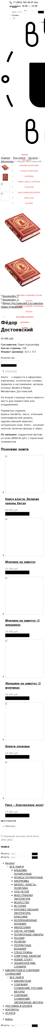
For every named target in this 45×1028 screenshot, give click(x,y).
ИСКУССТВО (29, 198)
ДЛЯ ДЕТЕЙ (29, 187)
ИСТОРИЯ (29, 203)
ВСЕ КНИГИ (17, 867)
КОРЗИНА (15, 15)
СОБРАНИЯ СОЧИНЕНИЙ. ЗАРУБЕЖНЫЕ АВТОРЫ (28, 999)
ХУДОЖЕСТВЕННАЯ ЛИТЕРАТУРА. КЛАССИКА (26, 913)
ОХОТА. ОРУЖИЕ (24, 931)
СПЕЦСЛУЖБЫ (23, 952)
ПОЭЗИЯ (19, 938)
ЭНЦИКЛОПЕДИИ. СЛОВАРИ (25, 965)
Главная (5, 158)
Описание (11, 371)
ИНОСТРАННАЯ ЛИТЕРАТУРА (29, 192)
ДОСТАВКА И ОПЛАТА (18, 1006)
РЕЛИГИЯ (20, 942)
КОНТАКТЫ (12, 1009)
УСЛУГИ (10, 1013)
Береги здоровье (17, 746)
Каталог (33, 158)
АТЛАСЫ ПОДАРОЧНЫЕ (29, 171)
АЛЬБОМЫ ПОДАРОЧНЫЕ (29, 165)
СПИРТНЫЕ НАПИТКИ (27, 956)
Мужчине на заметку (20, 562)
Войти (9, 1019)
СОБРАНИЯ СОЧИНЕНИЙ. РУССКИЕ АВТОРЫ (28, 988)
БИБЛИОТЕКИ (22, 981)
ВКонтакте (10, 826)
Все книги (19, 158)
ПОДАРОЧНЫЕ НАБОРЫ (28, 934)
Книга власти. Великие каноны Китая (22, 501)
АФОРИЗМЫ (29, 176)
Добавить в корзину (9, 365)
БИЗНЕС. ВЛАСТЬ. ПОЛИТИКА (29, 182)
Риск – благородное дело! (24, 805)
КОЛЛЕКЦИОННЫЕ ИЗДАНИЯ (25, 922)
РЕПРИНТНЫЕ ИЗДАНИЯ (22, 947)
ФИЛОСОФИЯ (22, 927)
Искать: (14, 12)
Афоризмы (7, 161)
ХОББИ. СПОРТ (23, 959)
